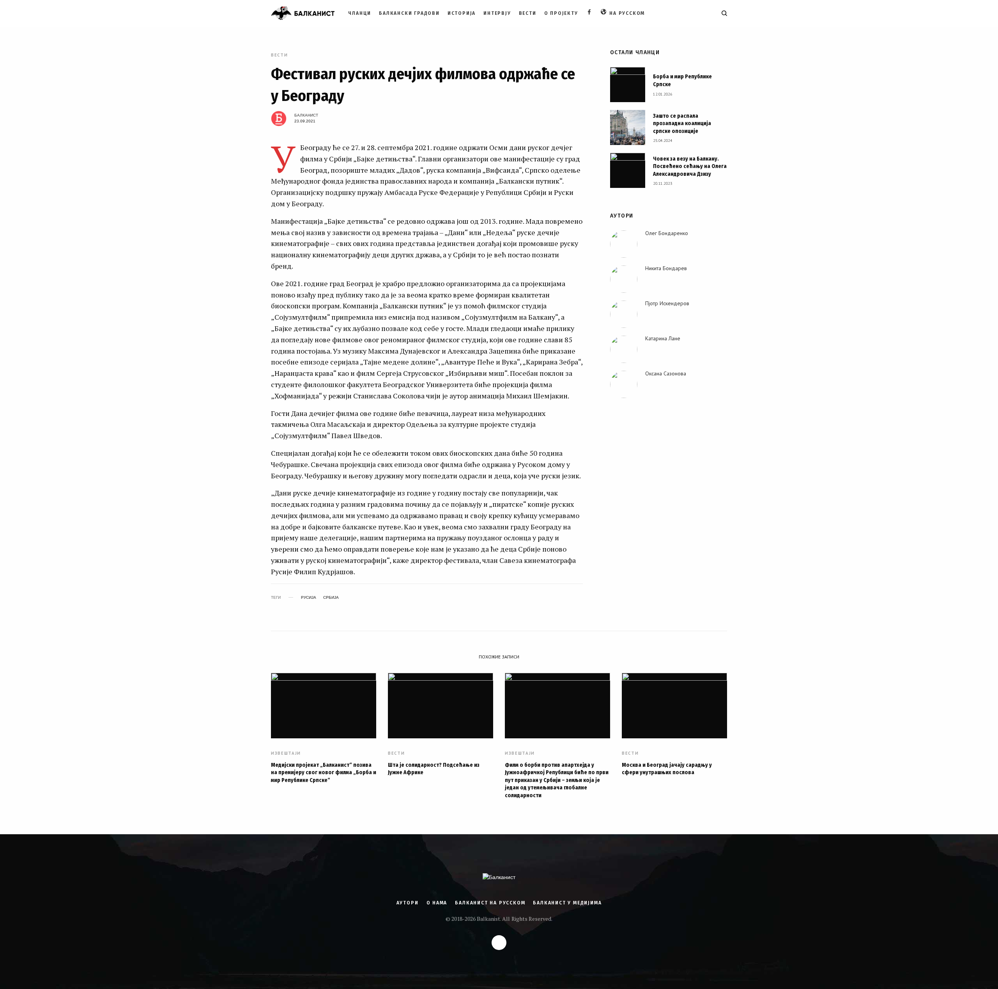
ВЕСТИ (527, 13)
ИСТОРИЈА (462, 13)
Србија (331, 598)
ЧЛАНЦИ (359, 13)
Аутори (407, 903)
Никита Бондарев (666, 268)
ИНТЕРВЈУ (497, 13)
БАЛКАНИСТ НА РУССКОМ (490, 903)
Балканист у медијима (567, 903)
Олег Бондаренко (666, 233)
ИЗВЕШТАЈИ (286, 753)
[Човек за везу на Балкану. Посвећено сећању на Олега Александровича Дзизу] (627, 170)
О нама (437, 903)
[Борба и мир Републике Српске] (627, 84)
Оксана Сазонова (665, 373)
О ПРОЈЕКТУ (561, 13)
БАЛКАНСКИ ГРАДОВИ (409, 13)
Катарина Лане (662, 338)
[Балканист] (302, 13)
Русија (308, 598)
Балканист (306, 115)
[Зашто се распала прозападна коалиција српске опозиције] (627, 127)
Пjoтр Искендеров (667, 303)
